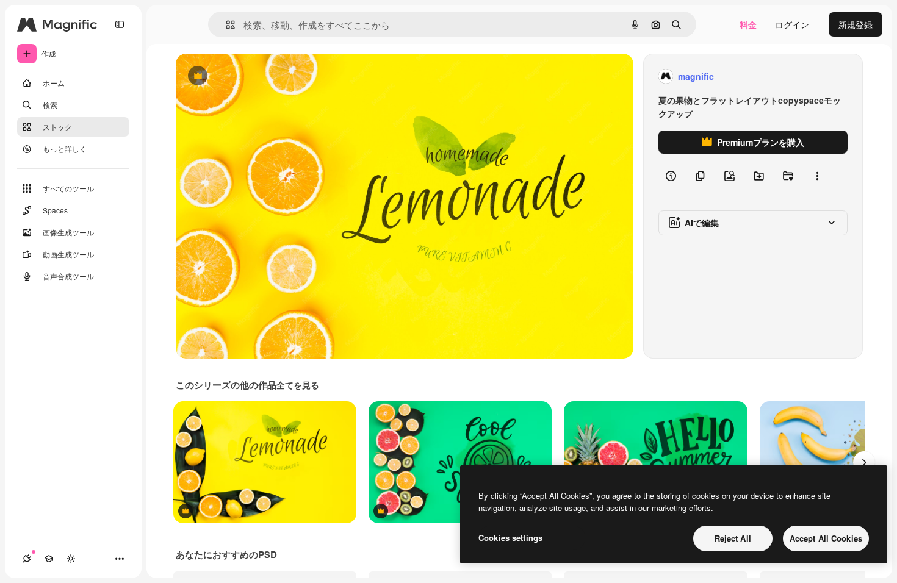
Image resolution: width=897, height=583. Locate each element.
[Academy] (49, 558)
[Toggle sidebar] (119, 24)
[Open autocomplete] (225, 24)
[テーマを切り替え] (71, 558)
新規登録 (855, 24)
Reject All (733, 538)
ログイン (792, 24)
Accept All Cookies (826, 538)
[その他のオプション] (817, 175)
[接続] (27, 558)
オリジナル (260, 76)
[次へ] (864, 462)
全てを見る (297, 385)
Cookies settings (510, 537)
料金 (748, 24)
